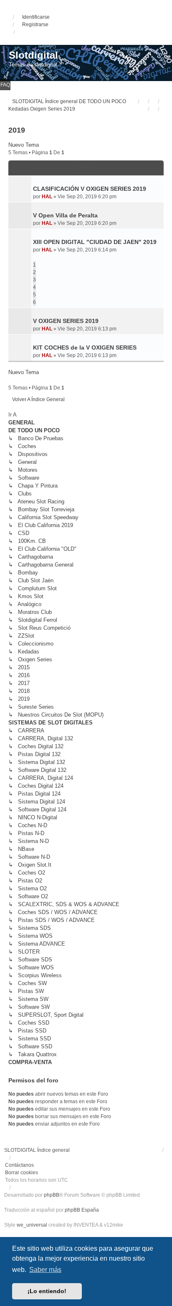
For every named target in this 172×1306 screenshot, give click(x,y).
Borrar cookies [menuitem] (21, 1172)
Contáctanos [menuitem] (19, 1165)
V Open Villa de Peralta (65, 215)
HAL (47, 197)
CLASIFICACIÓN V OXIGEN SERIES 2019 (89, 188)
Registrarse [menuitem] (35, 24)
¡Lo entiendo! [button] (47, 1291)
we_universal (32, 1225)
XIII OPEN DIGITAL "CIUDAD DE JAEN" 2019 (95, 242)
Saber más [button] (45, 1269)
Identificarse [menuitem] (36, 17)
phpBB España (82, 1210)
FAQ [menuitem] (5, 85)
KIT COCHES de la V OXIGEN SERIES (85, 347)
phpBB (51, 1195)
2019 (16, 130)
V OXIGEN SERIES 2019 (66, 321)
